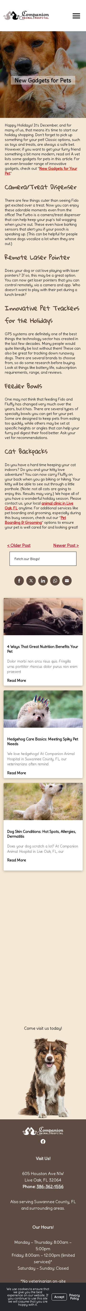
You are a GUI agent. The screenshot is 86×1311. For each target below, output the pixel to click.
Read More (16, 680)
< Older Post (19, 545)
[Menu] (76, 15)
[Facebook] (43, 1141)
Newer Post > (66, 545)
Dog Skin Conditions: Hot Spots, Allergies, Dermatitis (41, 834)
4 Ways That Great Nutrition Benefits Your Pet (42, 649)
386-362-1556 (50, 1186)
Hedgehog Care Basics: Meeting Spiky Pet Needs (42, 741)
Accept (59, 1297)
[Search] (66, 559)
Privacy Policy (74, 1296)
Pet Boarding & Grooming (35, 520)
